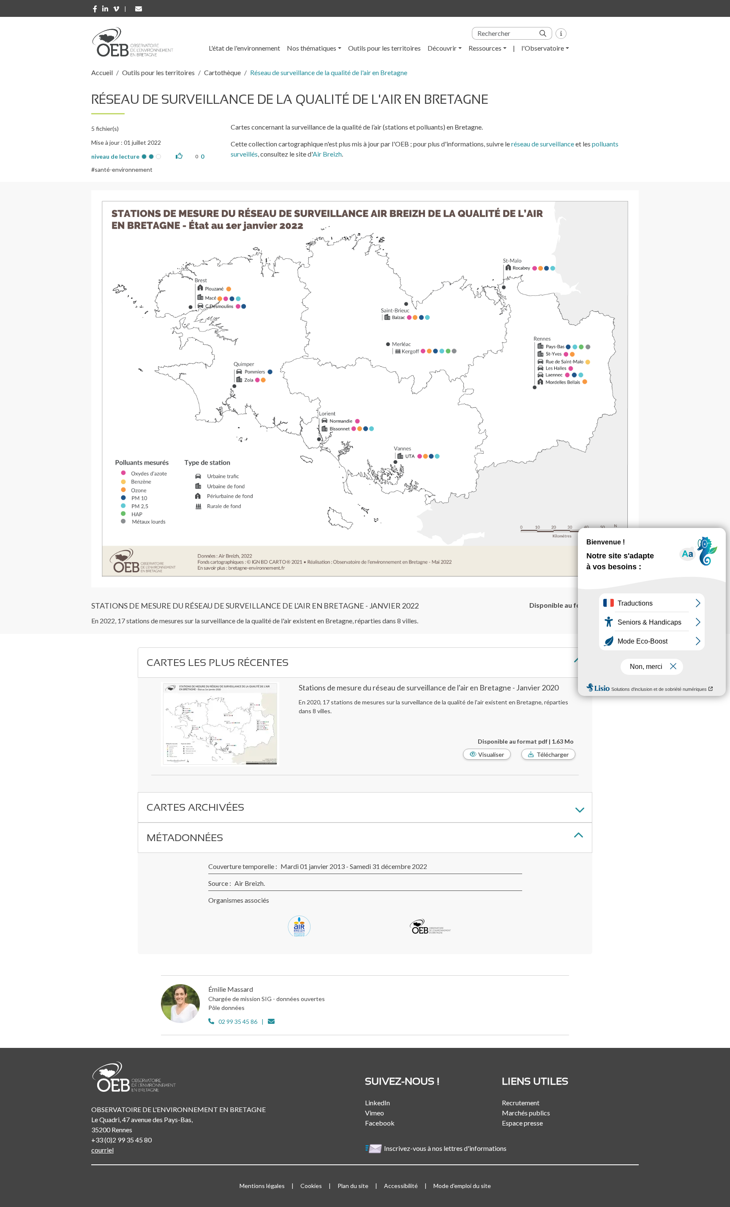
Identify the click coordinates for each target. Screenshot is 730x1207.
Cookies (311, 1185)
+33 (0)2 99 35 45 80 (121, 1140)
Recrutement (520, 1103)
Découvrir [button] (442, 48)
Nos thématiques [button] (311, 48)
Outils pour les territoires (384, 48)
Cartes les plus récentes (218, 662)
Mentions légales (262, 1185)
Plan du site (353, 1185)
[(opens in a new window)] (95, 8)
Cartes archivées (195, 807)
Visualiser (491, 754)
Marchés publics (526, 1113)
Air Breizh (327, 154)
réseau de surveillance (542, 144)
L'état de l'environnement (244, 48)
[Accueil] (135, 42)
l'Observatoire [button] (542, 48)
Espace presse (522, 1123)
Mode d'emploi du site (462, 1185)
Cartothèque (222, 72)
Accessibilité (401, 1185)
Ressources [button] (485, 48)
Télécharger (553, 754)
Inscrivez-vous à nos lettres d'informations (446, 1148)
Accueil (102, 72)
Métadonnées (185, 837)
